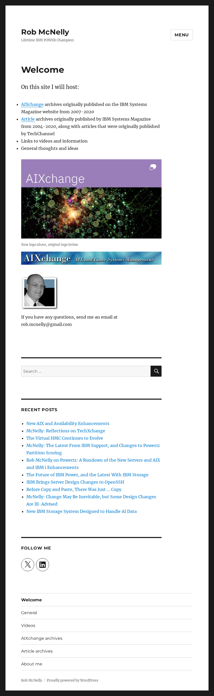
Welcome (31, 599)
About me (31, 663)
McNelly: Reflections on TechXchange (65, 430)
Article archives (37, 651)
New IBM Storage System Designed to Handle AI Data (81, 511)
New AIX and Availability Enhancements (67, 423)
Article (28, 119)
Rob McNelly (45, 31)
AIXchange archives (41, 638)
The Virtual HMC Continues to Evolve (64, 438)
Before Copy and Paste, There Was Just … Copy (73, 489)
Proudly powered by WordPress (72, 680)
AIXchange (32, 104)
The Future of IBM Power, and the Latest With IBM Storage (87, 474)
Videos (28, 625)
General (29, 612)
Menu (182, 34)
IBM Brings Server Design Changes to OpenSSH (75, 482)
